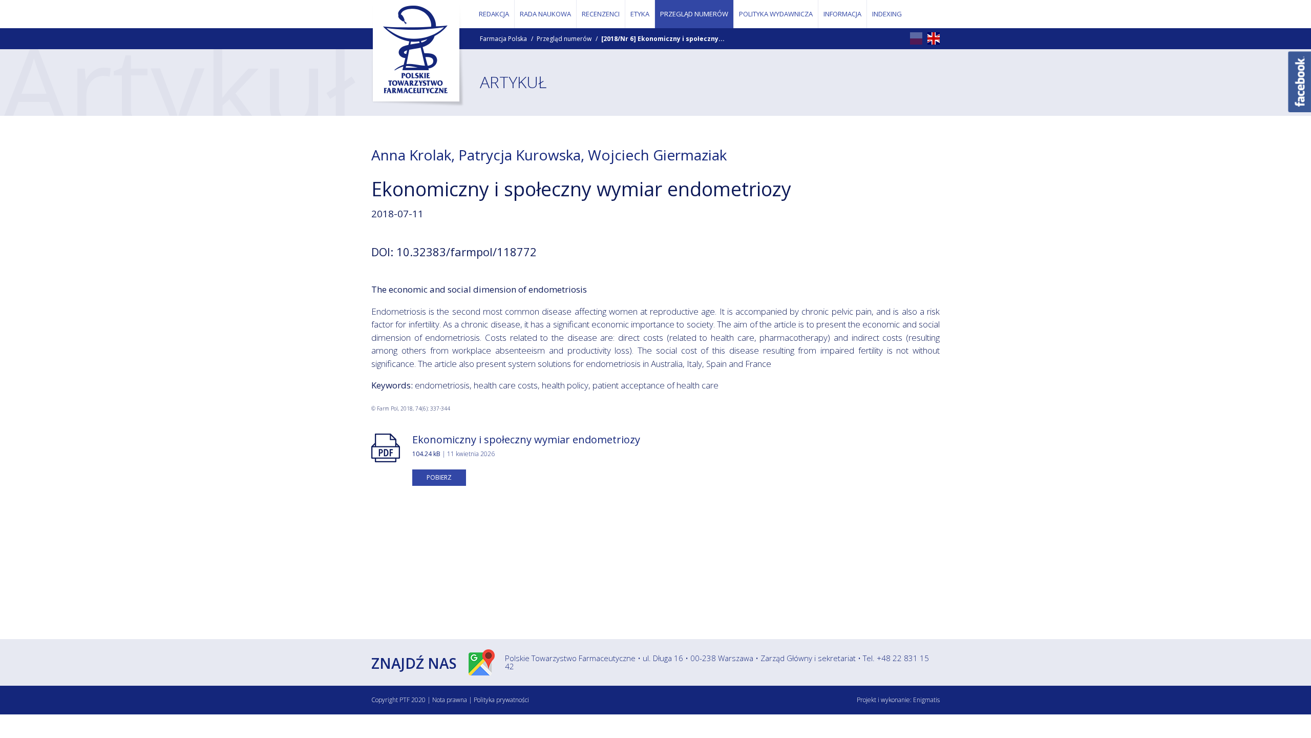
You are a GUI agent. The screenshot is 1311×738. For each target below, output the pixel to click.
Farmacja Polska (503, 38)
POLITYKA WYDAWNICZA (776, 13)
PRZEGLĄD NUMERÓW (694, 13)
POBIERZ (439, 477)
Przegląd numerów (564, 38)
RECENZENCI (601, 13)
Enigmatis (926, 699)
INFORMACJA (842, 13)
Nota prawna (449, 699)
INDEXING (887, 13)
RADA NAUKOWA (545, 13)
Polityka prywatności (501, 699)
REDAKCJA (494, 13)
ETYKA (639, 13)
